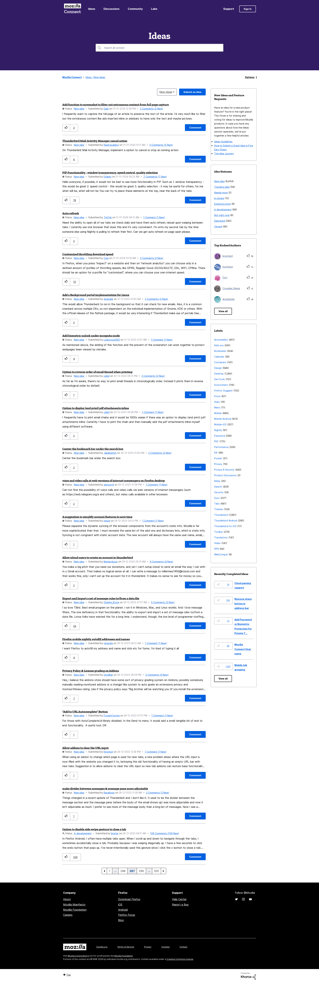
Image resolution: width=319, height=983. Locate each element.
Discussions (111, 8)
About (67, 899)
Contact (183, 947)
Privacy (218, 464)
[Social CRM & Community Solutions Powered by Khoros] (248, 975)
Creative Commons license (179, 959)
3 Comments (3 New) (157, 674)
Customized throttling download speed (87, 254)
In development (83, 833)
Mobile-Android (222, 418)
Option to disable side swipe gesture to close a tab (94, 829)
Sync (217, 497)
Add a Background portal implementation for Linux (95, 295)
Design (218, 368)
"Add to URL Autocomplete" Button (85, 711)
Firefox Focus (126, 915)
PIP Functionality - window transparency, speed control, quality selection (110, 172)
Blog (121, 920)
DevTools (219, 379)
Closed (218, 226)
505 (156, 871)
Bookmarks (220, 351)
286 (122, 871)
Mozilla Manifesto (74, 904)
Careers (67, 915)
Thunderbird (221, 514)
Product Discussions (225, 475)
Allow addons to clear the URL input (85, 748)
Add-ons (219, 345)
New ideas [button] (165, 92)
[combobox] (159, 48)
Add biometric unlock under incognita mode (91, 335)
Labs (154, 8)
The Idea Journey (224, 153)
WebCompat (221, 554)
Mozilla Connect (72, 8)
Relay (217, 481)
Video (217, 543)
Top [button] (68, 974)
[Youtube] (250, 899)
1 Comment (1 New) (154, 217)
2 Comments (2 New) (151, 108)
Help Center (179, 899)
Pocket (218, 458)
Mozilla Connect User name (242, 649)
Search (218, 486)
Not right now (221, 215)
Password (219, 435)
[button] (66, 127)
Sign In (248, 8)
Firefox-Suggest (223, 390)
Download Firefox (129, 899)
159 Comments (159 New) (164, 833)
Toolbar (218, 531)
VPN (216, 548)
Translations (221, 537)
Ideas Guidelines (223, 141)
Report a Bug (180, 904)
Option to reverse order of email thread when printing (97, 372)
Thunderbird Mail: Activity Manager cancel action (94, 141)
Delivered (219, 220)
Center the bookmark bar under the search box (92, 449)
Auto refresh (70, 213)
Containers (220, 362)
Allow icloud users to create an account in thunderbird (97, 557)
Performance (221, 447)
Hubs (217, 401)
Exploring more (222, 203)
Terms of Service (125, 947)
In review (219, 198)
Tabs (217, 503)
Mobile (218, 413)
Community (135, 8)
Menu (217, 407)
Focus (217, 396)
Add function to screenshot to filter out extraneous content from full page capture (115, 104)
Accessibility (221, 339)
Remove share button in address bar (243, 604)
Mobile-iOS (220, 424)
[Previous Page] (104, 871)
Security (218, 492)
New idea (79, 108)
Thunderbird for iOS (225, 526)
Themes (218, 509)
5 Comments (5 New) (161, 144)
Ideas (91, 8)
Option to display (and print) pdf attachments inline (95, 408)
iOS (120, 904)
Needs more (221, 192)
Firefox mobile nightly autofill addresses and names (96, 639)
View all (223, 311)
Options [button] (250, 77)
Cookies (165, 947)
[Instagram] (243, 899)
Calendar (219, 356)
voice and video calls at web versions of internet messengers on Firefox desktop (113, 480)
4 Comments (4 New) (161, 561)
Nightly (218, 430)
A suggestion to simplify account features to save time (97, 517)
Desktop (219, 373)
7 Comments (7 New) (155, 176)
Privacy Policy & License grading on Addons (90, 671)
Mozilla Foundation (75, 909)
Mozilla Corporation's (78, 956)
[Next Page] (163, 871)
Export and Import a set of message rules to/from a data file (100, 598)
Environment (221, 384)
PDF (216, 441)
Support (228, 8)
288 (141, 871)
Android (123, 909)
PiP (216, 452)
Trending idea (222, 186)
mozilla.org (101, 947)
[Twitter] (236, 899)
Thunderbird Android (225, 520)
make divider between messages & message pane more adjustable (105, 788)
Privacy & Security (224, 469)
